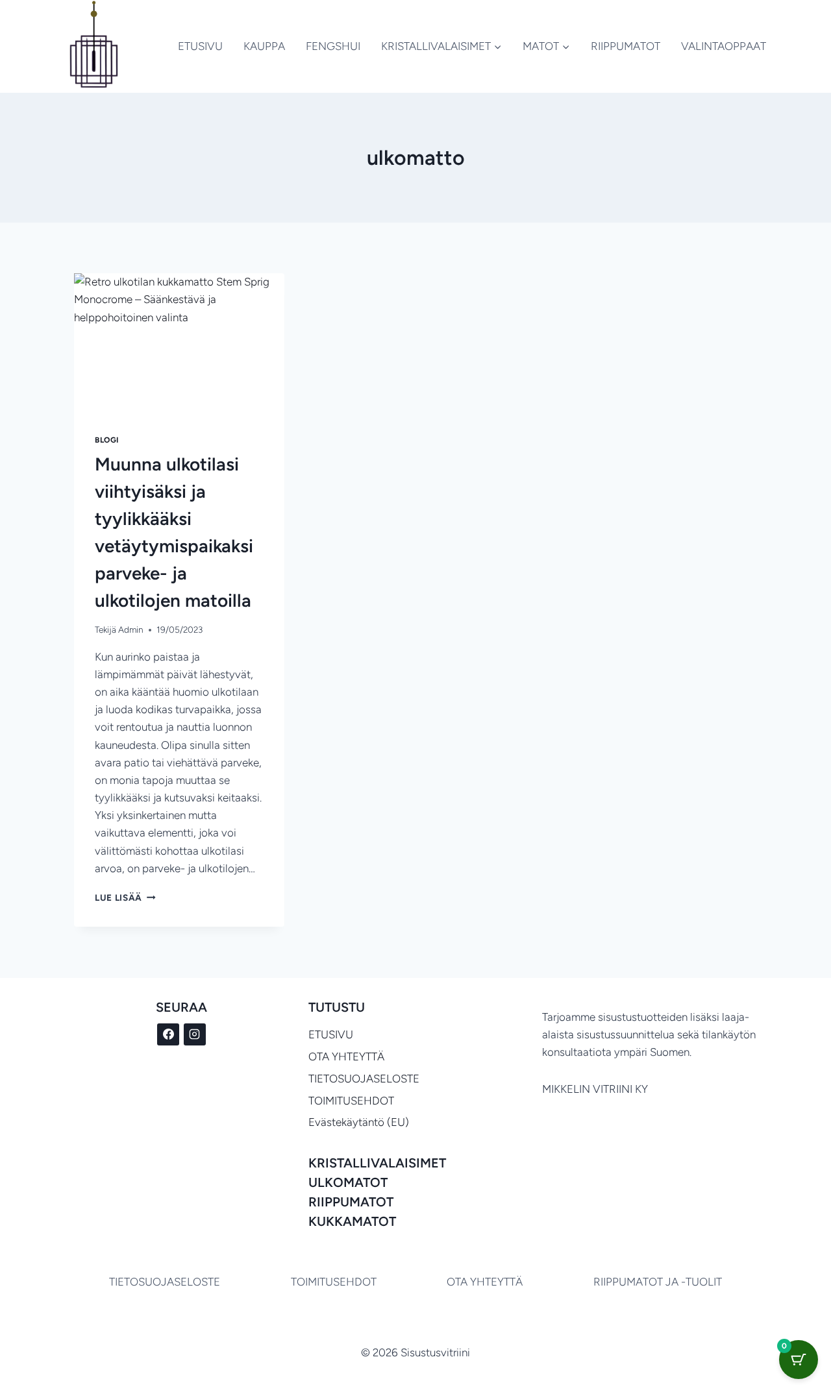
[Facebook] (168, 1034)
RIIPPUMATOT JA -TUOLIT (657, 1281)
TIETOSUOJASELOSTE (363, 1078)
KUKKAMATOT (352, 1221)
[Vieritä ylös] (753, 1346)
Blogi (107, 440)
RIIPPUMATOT (625, 46)
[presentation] (179, 343)
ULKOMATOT (348, 1182)
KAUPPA (264, 46)
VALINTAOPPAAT (723, 46)
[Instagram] (195, 1034)
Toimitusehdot (334, 1281)
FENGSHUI (333, 46)
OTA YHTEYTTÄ (346, 1056)
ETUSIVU (200, 46)
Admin (130, 629)
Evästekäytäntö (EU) (358, 1122)
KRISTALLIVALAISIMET (377, 1163)
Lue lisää (125, 897)
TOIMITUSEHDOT (351, 1100)
